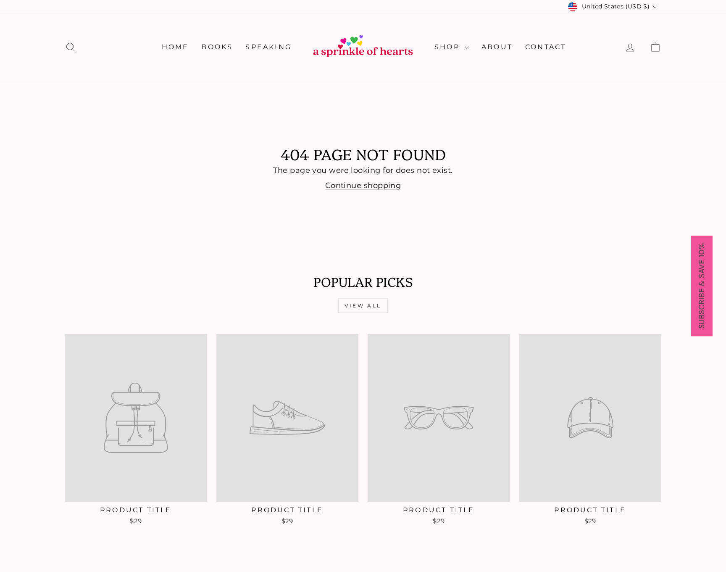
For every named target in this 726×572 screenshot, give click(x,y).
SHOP (448, 47)
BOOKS (217, 47)
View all (363, 305)
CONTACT (545, 47)
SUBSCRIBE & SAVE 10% (702, 286)
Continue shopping (363, 185)
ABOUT (497, 47)
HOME (175, 47)
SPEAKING (268, 47)
